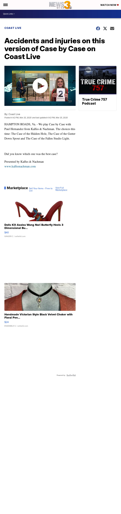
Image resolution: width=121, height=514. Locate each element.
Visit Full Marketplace (61, 189)
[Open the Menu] (5, 5)
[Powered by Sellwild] (71, 375)
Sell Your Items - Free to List (40, 189)
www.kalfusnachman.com (20, 166)
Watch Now (108, 4)
